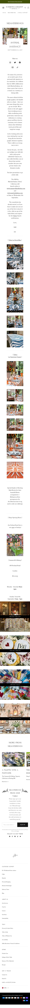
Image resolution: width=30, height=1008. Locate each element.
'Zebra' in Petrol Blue (15, 240)
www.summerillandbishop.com (16, 188)
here (18, 831)
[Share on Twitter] (10, 62)
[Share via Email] (12, 67)
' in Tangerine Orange (14, 357)
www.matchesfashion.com (15, 193)
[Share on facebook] (20, 62)
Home (4, 12)
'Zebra (15, 355)
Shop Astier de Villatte (15, 718)
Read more (4, 781)
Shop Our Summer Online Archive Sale (15, 1)
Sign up (22, 825)
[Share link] (17, 67)
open (13, 527)
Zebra (15, 216)
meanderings (12, 12)
